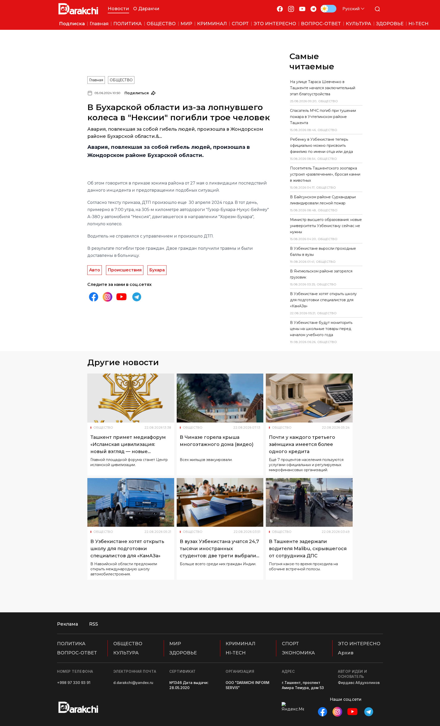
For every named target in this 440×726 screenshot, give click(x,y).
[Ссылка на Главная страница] (78, 9)
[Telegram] (313, 9)
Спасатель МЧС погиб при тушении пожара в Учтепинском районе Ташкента (323, 116)
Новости (118, 8)
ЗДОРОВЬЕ (183, 653)
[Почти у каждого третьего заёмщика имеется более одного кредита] (309, 398)
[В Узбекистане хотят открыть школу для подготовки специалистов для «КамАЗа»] (130, 502)
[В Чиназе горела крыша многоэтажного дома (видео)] (220, 398)
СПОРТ (290, 643)
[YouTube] (302, 9)
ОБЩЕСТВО (121, 80)
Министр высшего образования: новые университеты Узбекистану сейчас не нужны (326, 225)
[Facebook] (280, 9)
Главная (96, 80)
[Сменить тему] (328, 8)
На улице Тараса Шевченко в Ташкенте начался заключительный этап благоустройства (322, 88)
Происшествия (125, 270)
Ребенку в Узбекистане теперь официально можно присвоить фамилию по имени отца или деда (321, 145)
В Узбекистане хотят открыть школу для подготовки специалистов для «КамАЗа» (323, 300)
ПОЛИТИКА (71, 643)
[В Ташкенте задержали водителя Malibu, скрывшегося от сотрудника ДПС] (309, 502)
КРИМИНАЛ (240, 643)
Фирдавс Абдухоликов (359, 682)
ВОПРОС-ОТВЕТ (77, 653)
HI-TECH (236, 653)
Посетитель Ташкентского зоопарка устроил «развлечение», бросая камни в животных (325, 174)
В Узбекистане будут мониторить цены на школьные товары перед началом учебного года (321, 328)
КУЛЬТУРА (126, 653)
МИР (175, 643)
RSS (93, 624)
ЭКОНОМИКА (298, 653)
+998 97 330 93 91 (73, 682)
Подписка (72, 24)
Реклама (67, 624)
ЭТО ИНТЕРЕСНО (359, 643)
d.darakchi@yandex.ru (133, 682)
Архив (345, 653)
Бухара (157, 270)
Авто (94, 270)
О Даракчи (146, 8)
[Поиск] (377, 9)
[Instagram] (291, 9)
